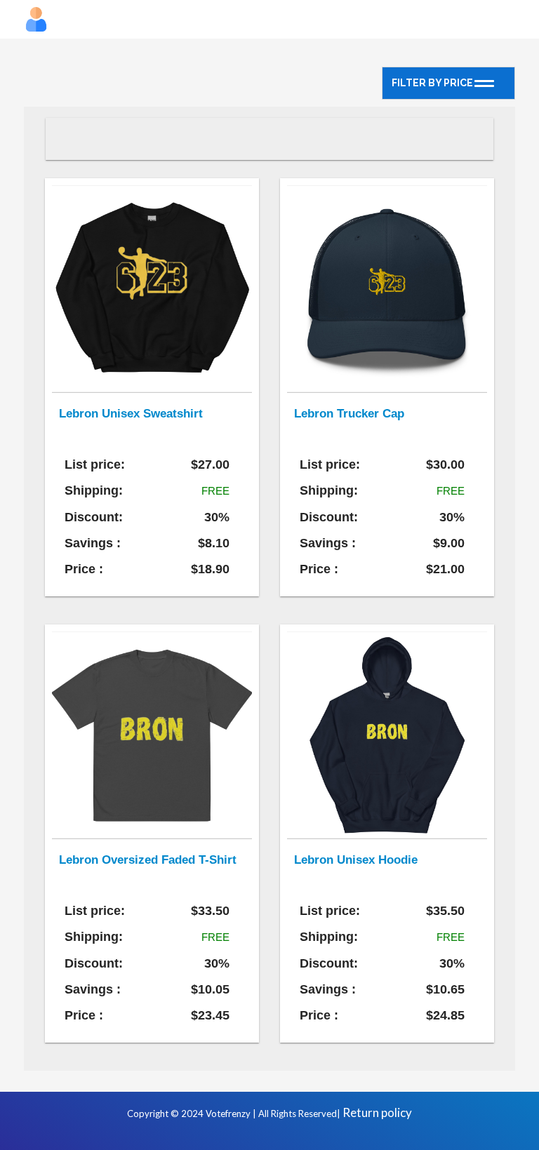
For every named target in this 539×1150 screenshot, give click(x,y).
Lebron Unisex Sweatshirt (131, 413)
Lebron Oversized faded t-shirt (148, 860)
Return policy (377, 1112)
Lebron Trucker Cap (349, 413)
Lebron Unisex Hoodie (356, 860)
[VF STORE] (269, 19)
